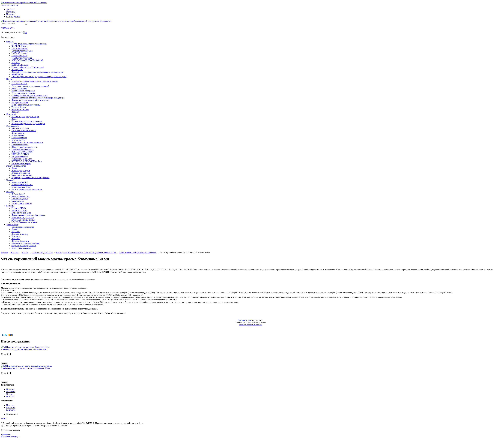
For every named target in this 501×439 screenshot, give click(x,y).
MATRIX (15, 62)
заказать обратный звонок (250, 325)
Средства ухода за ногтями (23, 93)
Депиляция (11, 114)
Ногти (9, 79)
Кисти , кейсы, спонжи (21, 203)
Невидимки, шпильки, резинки (25, 243)
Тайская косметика (19, 145)
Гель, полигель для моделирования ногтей (30, 86)
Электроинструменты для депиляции (28, 123)
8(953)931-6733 (7, 28)
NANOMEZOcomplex (21, 163)
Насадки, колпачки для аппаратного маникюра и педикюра (37, 98)
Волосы (9, 41)
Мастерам (10, 391)
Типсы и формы (18, 107)
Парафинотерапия (19, 102)
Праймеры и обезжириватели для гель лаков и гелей (34, 81)
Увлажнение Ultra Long (21, 159)
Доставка (10, 9)
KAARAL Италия (19, 46)
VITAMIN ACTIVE (20, 154)
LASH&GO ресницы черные (24, 222)
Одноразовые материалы (22, 227)
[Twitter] (6, 335)
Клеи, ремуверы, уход (21, 213)
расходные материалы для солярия (26, 189)
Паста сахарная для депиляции (25, 116)
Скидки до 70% (13, 16)
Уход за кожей (12, 126)
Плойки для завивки (20, 173)
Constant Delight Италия (21, 51)
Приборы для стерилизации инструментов (30, 177)
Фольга (14, 229)
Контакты (10, 410)
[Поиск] (26, 24)
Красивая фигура (19, 138)
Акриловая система (20, 109)
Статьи (9, 394)
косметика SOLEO (19, 182)
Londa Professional (19, 55)
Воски (14, 119)
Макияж (10, 192)
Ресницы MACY (18, 208)
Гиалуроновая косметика (22, 149)
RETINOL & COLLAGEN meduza (26, 161)
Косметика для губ (19, 199)
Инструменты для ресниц (22, 217)
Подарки (10, 14)
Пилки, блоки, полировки (23, 91)
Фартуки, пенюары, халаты (23, 246)
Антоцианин (17, 69)
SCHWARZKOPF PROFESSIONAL (27, 60)
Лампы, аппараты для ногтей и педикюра (30, 100)
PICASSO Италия (19, 53)
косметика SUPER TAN (22, 185)
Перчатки (15, 231)
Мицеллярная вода (19, 156)
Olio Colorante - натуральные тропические (137, 252)
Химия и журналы (19, 234)
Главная (4, 252)
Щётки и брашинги (20, 241)
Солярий (10, 180)
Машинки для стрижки (21, 175)
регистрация (12, 5)
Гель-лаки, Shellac (19, 84)
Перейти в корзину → (11, 435)
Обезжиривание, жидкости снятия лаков (29, 95)
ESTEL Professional (19, 65)
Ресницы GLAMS (19, 210)
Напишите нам (244, 320)
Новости (10, 396)
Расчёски (15, 238)
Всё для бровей (18, 194)
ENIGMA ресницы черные (23, 220)
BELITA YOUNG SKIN (21, 152)
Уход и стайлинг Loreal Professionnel (27, 67)
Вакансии (10, 407)
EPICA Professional (19, 48)
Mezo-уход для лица (20, 128)
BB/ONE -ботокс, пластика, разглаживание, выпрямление (37, 72)
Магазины (10, 12)
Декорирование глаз (20, 196)
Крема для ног (17, 135)
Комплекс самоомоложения (23, 131)
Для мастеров (12, 224)
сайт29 (4, 419)
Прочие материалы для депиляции (26, 121)
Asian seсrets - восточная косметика (27, 142)
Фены (14, 168)
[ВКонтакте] (3, 335)
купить (4, 363)
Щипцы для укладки (20, 170)
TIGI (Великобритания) (21, 58)
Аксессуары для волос (21, 248)
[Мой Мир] (11, 335)
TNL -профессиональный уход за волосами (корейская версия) (39, 77)
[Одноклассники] (8, 335)
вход (4, 5)
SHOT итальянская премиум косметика (29, 44)
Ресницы (10, 206)
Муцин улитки (18, 140)
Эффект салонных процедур (24, 147)
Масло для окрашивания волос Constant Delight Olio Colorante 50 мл (86, 252)
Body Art (15, 112)
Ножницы (15, 236)
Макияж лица (17, 201)
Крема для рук (17, 133)
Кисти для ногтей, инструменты (25, 105)
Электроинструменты (16, 166)
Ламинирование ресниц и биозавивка (28, 215)
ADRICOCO (17, 74)
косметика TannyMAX (21, 187)
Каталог (14, 252)
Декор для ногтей (19, 88)
